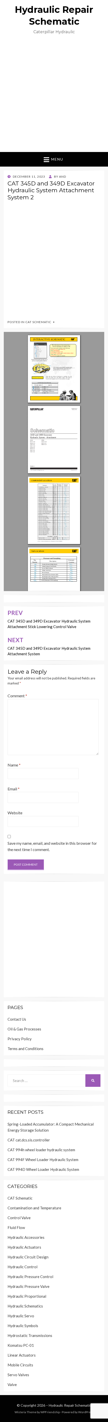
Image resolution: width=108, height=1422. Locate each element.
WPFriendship (50, 1412)
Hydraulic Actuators (24, 1247)
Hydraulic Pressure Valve (28, 1286)
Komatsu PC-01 (21, 1345)
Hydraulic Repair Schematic (70, 1405)
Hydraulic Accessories (26, 1237)
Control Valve (19, 1217)
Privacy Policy (20, 1038)
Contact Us (17, 1019)
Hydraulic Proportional (27, 1296)
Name (14, 764)
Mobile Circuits (20, 1365)
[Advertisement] (54, 95)
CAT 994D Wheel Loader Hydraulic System (43, 1169)
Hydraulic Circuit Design (28, 1257)
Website (15, 812)
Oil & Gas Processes (24, 1029)
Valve (12, 1384)
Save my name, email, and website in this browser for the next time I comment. (52, 846)
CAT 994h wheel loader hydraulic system (41, 1149)
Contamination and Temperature (34, 1208)
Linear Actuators (22, 1355)
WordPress (86, 1412)
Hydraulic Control (22, 1266)
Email (14, 788)
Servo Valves (18, 1374)
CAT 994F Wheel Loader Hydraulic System (43, 1159)
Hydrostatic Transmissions (30, 1335)
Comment (17, 695)
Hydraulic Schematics (25, 1306)
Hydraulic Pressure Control (30, 1276)
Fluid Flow (16, 1227)
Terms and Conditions (25, 1048)
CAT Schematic (38, 322)
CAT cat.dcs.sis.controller (29, 1140)
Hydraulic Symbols (23, 1325)
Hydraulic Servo (21, 1316)
